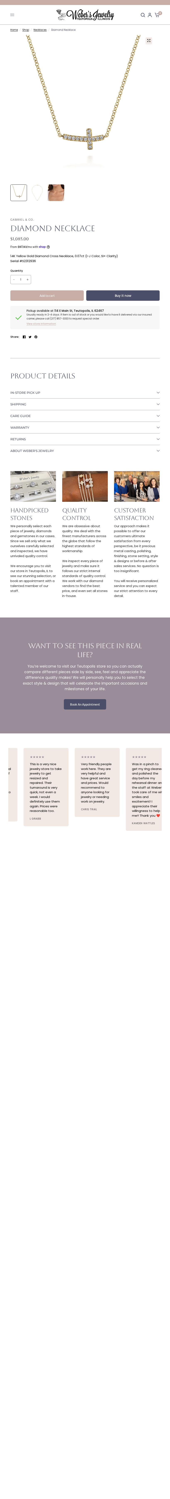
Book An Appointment (85, 704)
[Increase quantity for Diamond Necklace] (27, 279)
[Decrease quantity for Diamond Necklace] (14, 279)
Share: (14, 336)
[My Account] (149, 15)
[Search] (142, 15)
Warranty (19, 428)
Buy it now (123, 295)
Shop (25, 30)
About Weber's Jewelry (32, 451)
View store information (41, 324)
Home (14, 30)
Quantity (16, 271)
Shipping (18, 404)
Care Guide (20, 416)
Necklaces (40, 30)
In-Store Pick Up (25, 393)
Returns (18, 439)
